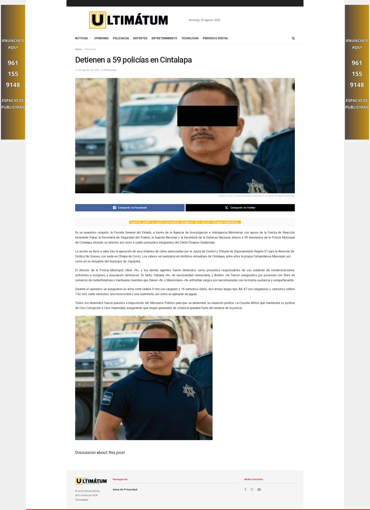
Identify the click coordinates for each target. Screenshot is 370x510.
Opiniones (101, 38)
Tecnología (189, 38)
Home (78, 49)
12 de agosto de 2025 (87, 70)
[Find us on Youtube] (259, 489)
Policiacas (121, 38)
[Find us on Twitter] (252, 489)
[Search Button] (293, 38)
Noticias (81, 38)
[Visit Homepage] (128, 20)
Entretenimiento (164, 38)
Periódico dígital (215, 38)
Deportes (140, 38)
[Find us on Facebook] (245, 489)
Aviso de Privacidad (125, 489)
